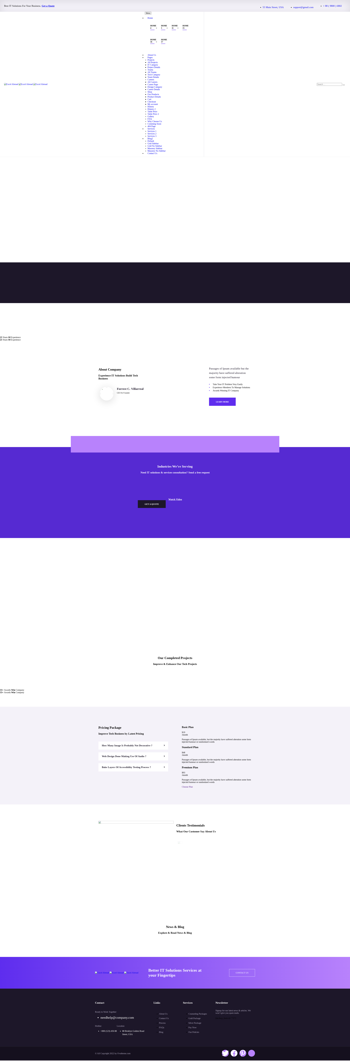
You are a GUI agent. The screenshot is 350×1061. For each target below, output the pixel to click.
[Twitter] (225, 1053)
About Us (163, 1014)
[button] (133, 746)
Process (162, 1023)
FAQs (161, 1027)
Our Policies (193, 1032)
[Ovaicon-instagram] (251, 1053)
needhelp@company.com (117, 1017)
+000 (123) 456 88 (108, 1031)
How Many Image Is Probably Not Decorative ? (127, 745)
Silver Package (194, 1023)
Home (150, 18)
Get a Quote (48, 6)
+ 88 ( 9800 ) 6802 (332, 6)
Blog (161, 1032)
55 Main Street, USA (273, 7)
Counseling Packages (197, 1014)
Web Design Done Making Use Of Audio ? (124, 756)
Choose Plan (187, 787)
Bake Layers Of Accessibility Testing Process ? (126, 767)
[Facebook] (234, 1053)
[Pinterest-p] (242, 1053)
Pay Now (192, 1027)
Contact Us (152, 153)
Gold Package (194, 1018)
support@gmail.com (303, 7)
